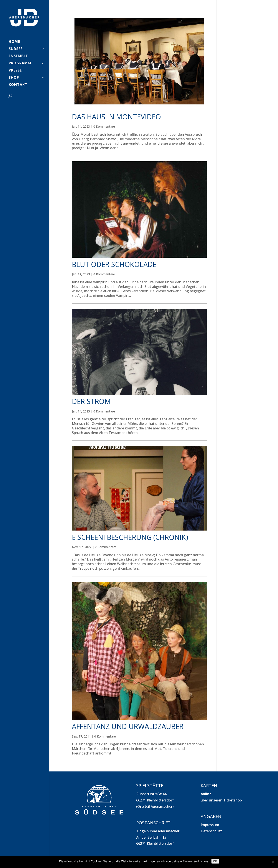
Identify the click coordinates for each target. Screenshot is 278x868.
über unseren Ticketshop (221, 800)
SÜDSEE (15, 49)
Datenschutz (211, 831)
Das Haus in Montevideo (116, 116)
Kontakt (18, 85)
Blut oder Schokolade (114, 264)
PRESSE (15, 71)
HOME (14, 42)
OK (215, 861)
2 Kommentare (105, 547)
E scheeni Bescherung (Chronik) (130, 537)
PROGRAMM (20, 63)
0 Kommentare (104, 126)
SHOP (14, 78)
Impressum (210, 824)
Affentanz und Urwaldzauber (128, 726)
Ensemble (18, 56)
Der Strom (91, 401)
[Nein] (272, 862)
